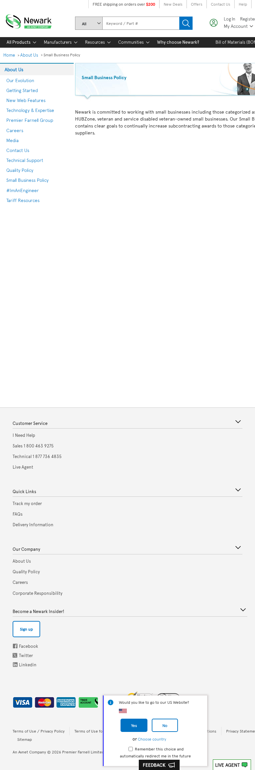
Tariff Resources (23, 200)
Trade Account (85, 701)
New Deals (173, 4)
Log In (229, 19)
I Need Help (24, 435)
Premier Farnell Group (29, 120)
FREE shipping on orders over (124, 4)
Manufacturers (58, 42)
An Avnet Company (29, 751)
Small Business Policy (27, 180)
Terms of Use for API (92, 731)
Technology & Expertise (30, 110)
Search (186, 23)
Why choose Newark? (178, 42)
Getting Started (22, 90)
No (164, 725)
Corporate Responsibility (37, 593)
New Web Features (25, 100)
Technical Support (24, 160)
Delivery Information (33, 524)
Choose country (152, 739)
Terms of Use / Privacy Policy (39, 731)
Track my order (27, 503)
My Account (236, 26)
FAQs (18, 514)
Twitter (16, 655)
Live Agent (227, 765)
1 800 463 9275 (33, 445)
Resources (95, 42)
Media (12, 140)
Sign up (26, 629)
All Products (19, 42)
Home (9, 55)
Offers (196, 4)
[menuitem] (18, 42)
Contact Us (220, 4)
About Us (29, 55)
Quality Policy (19, 170)
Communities (131, 42)
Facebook (15, 646)
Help (243, 4)
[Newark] (37, 20)
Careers (14, 130)
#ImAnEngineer (22, 190)
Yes (134, 725)
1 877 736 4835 (37, 456)
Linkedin (15, 664)
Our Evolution (20, 80)
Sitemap (24, 739)
